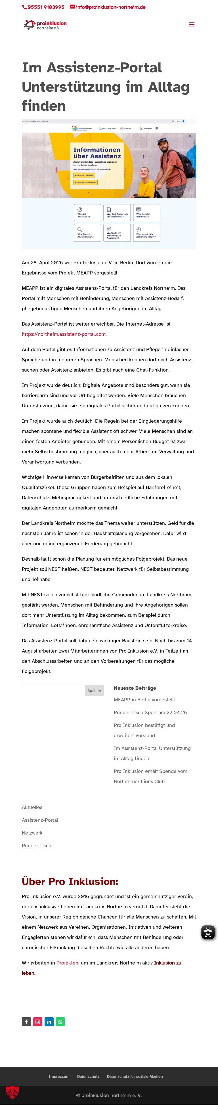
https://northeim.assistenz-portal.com (64, 334)
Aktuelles (32, 807)
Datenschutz (88, 1076)
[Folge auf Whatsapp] (60, 1021)
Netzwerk (32, 833)
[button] (12, 1092)
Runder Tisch (36, 845)
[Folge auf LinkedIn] (49, 1021)
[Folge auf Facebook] (26, 1021)
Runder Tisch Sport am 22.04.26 (150, 712)
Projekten (67, 963)
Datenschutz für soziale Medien (135, 1076)
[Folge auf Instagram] (37, 1021)
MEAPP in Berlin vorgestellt (144, 700)
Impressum (59, 1076)
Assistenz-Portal (40, 820)
